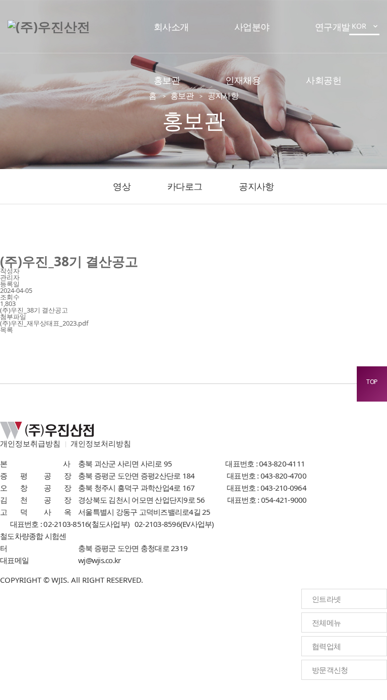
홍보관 (167, 80)
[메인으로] (49, 26)
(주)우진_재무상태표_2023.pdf (44, 323)
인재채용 (243, 80)
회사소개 (171, 27)
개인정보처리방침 (101, 443)
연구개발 (332, 27)
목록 (6, 329)
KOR (365, 26)
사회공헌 (323, 80)
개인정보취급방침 (30, 443)
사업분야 (252, 27)
